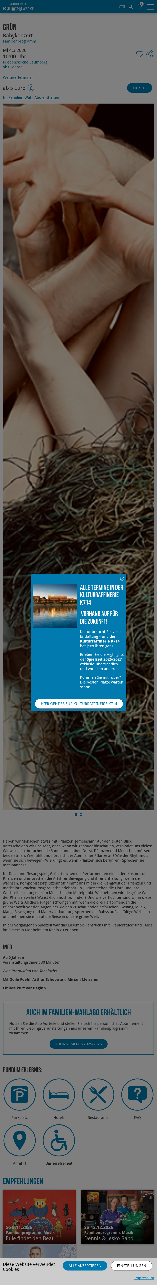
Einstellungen (131, 1265)
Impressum (144, 1277)
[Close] (122, 578)
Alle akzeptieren (85, 1265)
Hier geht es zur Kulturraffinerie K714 (79, 703)
